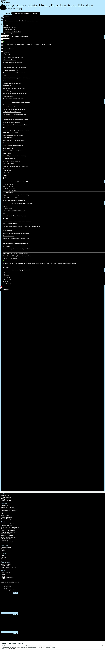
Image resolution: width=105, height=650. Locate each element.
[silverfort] (6, 3)
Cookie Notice (12, 648)
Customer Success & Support (12, 229)
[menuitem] (54, 27)
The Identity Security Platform (12, 39)
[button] (52, 321)
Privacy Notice (40, 647)
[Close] (102, 645)
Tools (4, 251)
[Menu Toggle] (3, 7)
